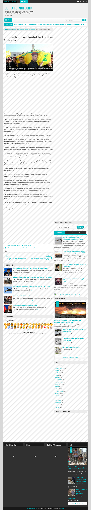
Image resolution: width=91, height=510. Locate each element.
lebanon (14, 247)
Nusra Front (59, 391)
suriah (26, 247)
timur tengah (32, 247)
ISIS (57, 366)
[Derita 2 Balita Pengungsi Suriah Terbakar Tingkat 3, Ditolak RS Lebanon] (71, 480)
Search (84, 20)
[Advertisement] (30, 34)
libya (57, 388)
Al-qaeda (58, 384)
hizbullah (9, 247)
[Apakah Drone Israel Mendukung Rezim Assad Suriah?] (58, 332)
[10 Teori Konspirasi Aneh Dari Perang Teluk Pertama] (58, 341)
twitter (78, 1)
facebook (80, 1)
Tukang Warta (27, 245)
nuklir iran (58, 402)
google (83, 1)
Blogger (62, 508)
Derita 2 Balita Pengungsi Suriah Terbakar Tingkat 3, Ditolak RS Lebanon (81, 481)
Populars (59, 232)
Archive (81, 233)
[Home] (6, 29)
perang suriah (20, 247)
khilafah (58, 373)
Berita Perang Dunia (18, 7)
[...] (30, 272)
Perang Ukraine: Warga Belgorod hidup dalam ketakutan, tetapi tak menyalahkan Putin (55, 24)
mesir (57, 386)
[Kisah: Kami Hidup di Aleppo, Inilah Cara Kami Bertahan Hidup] (77, 456)
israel (57, 377)
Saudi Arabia (59, 382)
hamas (58, 405)
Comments (70, 233)
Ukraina (58, 398)
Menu (25, 1)
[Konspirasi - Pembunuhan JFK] (58, 350)
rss (86, 1)
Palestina (58, 379)
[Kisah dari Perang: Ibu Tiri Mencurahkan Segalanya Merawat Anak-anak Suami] (71, 492)
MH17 (57, 407)
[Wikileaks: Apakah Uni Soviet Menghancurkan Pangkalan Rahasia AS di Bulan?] (70, 310)
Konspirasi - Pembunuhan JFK (71, 347)
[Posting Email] (6, 251)
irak (57, 375)
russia (57, 393)
